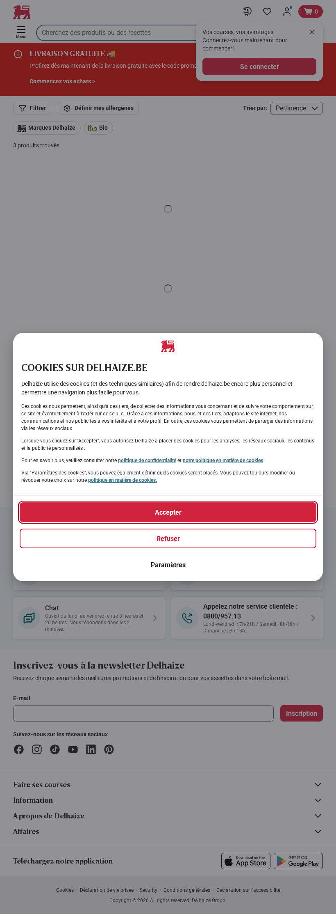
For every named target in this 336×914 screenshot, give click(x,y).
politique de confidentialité (147, 460)
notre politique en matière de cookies (223, 460)
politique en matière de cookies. (122, 480)
